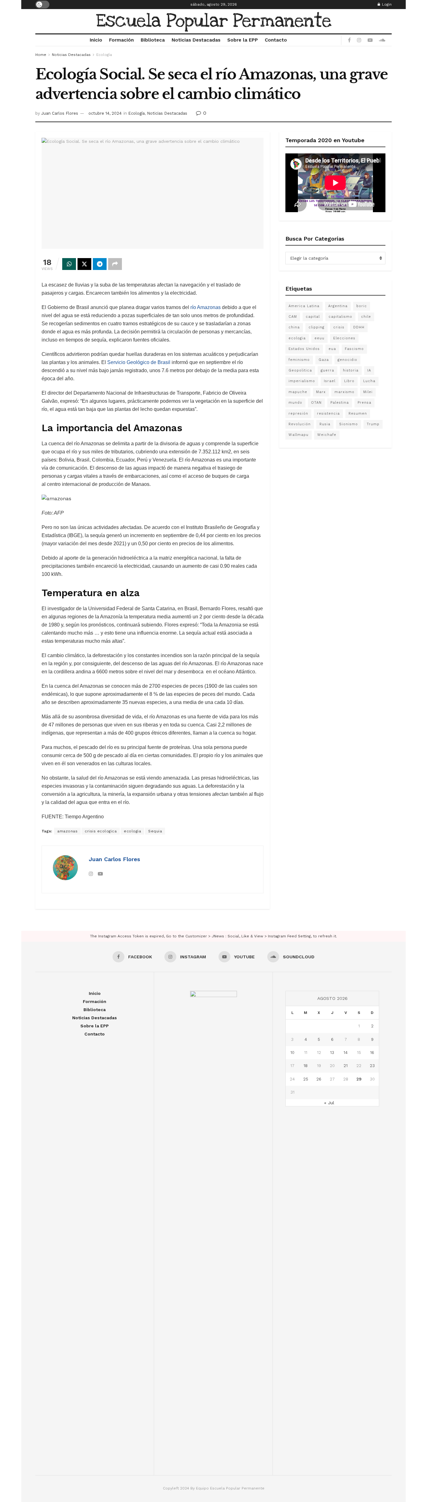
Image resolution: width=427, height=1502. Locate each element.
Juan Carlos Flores (59, 113)
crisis (338, 327)
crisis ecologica (101, 831)
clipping (316, 327)
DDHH (358, 327)
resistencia (328, 414)
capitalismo (340, 317)
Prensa (364, 403)
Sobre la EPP (242, 40)
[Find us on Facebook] (349, 40)
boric (361, 306)
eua (332, 349)
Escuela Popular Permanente (213, 21)
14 (346, 1052)
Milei (368, 392)
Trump (373, 424)
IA (369, 370)
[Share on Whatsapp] (69, 264)
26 (318, 1079)
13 (332, 1052)
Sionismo (348, 424)
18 (306, 1065)
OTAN (316, 403)
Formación (121, 40)
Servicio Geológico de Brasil (138, 362)
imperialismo (302, 381)
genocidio (347, 360)
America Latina (304, 306)
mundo (295, 403)
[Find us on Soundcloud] (382, 40)
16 (372, 1052)
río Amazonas (205, 307)
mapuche (298, 392)
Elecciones (344, 338)
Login (386, 4)
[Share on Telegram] (100, 264)
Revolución (300, 424)
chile (366, 317)
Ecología (104, 54)
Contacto (276, 40)
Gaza (324, 360)
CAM (293, 317)
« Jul (329, 1102)
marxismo (344, 392)
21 (346, 1065)
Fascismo (354, 349)
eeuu (319, 338)
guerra (327, 370)
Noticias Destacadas (196, 40)
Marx (321, 392)
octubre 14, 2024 (105, 113)
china (294, 327)
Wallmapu (299, 435)
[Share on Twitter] (84, 264)
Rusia (324, 424)
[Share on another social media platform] (115, 264)
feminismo (299, 360)
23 (372, 1065)
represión (298, 414)
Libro (349, 381)
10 (292, 1052)
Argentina (338, 306)
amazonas (67, 831)
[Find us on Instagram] (359, 40)
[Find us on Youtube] (370, 40)
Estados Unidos (304, 349)
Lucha (369, 381)
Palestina (339, 403)
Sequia (155, 831)
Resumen (358, 414)
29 (358, 1079)
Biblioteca (153, 40)
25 (305, 1079)
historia (351, 370)
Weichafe (326, 435)
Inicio (96, 40)
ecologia (132, 831)
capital (313, 317)
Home (40, 54)
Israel (329, 381)
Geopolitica (300, 370)
